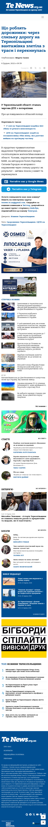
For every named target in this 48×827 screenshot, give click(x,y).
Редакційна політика (14, 754)
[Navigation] (43, 17)
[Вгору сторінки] (43, 817)
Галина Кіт (18, 555)
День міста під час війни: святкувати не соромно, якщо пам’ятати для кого (22, 716)
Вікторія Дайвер (20, 477)
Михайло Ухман (21, 542)
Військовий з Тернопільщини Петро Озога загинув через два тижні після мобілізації (22, 670)
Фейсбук (34, 208)
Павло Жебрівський (22, 567)
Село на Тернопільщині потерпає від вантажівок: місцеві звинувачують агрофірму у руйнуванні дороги (24, 693)
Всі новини (41, 406)
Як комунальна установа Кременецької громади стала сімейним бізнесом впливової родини (25, 678)
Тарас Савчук (19, 468)
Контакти (8, 751)
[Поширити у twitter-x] (35, 68)
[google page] (27, 814)
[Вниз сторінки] (43, 822)
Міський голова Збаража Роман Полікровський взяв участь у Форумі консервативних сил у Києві (30, 368)
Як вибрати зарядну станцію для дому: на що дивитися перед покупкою (31, 395)
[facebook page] (30, 814)
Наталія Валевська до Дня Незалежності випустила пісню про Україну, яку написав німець (23, 379)
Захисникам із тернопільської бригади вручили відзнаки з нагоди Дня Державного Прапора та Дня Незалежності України (31, 306)
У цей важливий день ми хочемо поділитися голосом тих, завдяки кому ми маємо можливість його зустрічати (31, 326)
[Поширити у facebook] (31, 68)
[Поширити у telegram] (44, 68)
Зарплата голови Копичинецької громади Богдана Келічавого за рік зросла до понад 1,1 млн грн (24, 708)
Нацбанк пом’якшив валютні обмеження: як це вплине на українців (29, 357)
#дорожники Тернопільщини (21, 222)
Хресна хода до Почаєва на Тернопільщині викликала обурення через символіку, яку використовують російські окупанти (30, 347)
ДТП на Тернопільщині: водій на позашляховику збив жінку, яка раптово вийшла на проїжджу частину (23, 136)
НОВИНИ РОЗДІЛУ (39, 614)
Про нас (7, 747)
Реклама (8, 758)
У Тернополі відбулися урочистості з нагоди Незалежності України (27, 315)
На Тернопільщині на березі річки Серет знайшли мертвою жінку (22, 685)
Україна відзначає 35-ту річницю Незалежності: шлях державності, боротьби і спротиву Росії (31, 385)
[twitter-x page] (34, 814)
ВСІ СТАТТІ (42, 438)
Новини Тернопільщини (23, 216)
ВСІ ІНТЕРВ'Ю (41, 488)
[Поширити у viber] (40, 68)
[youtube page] (37, 814)
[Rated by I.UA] (39, 824)
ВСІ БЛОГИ (42, 530)
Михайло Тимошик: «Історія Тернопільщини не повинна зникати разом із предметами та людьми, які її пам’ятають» (23, 518)
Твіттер (26, 205)
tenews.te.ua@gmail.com (13, 203)
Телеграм (32, 211)
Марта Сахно (22, 58)
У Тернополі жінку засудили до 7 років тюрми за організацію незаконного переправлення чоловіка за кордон (31, 336)
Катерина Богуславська (24, 452)
